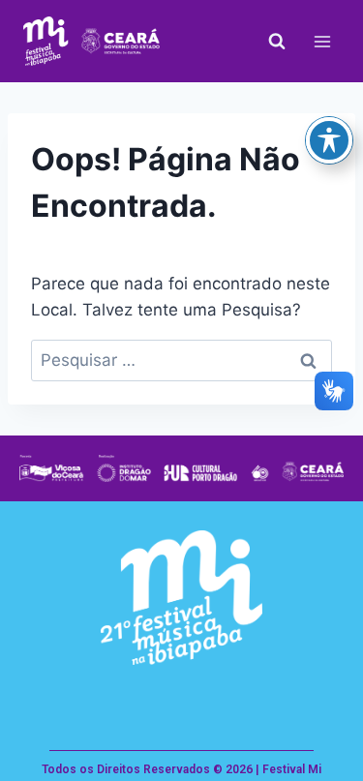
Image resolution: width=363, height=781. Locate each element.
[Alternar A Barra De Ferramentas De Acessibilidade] (329, 140)
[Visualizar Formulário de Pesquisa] (276, 41)
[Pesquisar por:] (181, 360)
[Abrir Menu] (322, 41)
